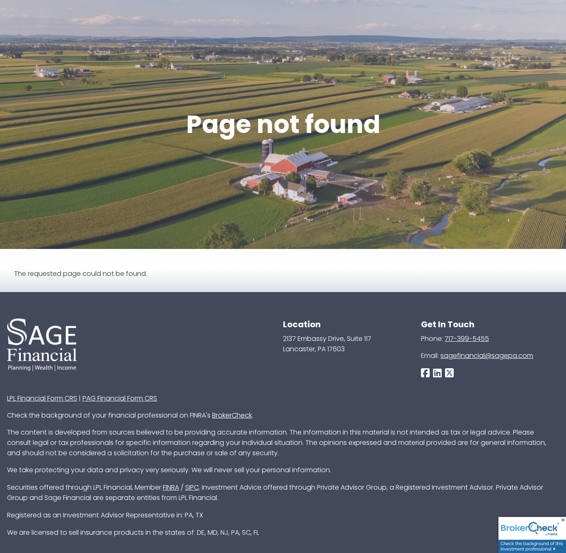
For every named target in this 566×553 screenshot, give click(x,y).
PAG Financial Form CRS (119, 398)
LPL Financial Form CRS (42, 398)
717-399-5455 (467, 338)
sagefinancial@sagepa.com (486, 355)
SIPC (192, 487)
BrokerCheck (232, 415)
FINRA (171, 487)
